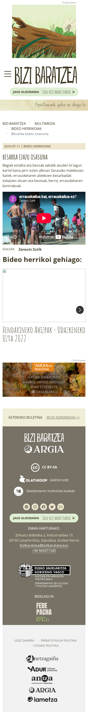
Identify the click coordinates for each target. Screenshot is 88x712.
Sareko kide (59, 480)
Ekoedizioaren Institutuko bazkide (50, 491)
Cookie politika (46, 646)
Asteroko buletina (25, 417)
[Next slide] (80, 310)
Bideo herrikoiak (26, 128)
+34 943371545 (44, 550)
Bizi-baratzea (14, 123)
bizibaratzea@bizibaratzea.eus (44, 545)
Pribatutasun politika (59, 640)
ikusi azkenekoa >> (63, 417)
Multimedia (45, 123)
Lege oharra (24, 640)
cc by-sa (49, 467)
